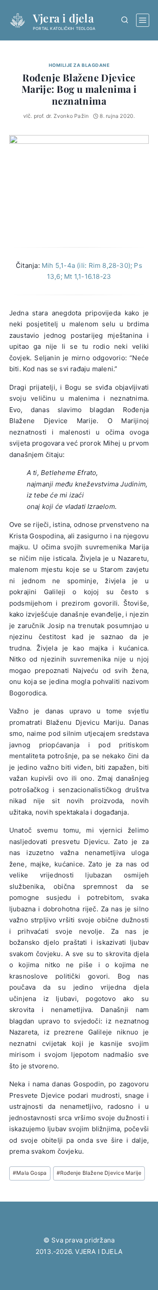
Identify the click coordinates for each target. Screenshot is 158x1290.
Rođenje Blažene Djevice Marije (99, 1172)
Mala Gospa (30, 1172)
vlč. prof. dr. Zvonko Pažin (56, 116)
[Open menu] (142, 20)
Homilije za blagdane (79, 65)
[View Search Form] (124, 20)
